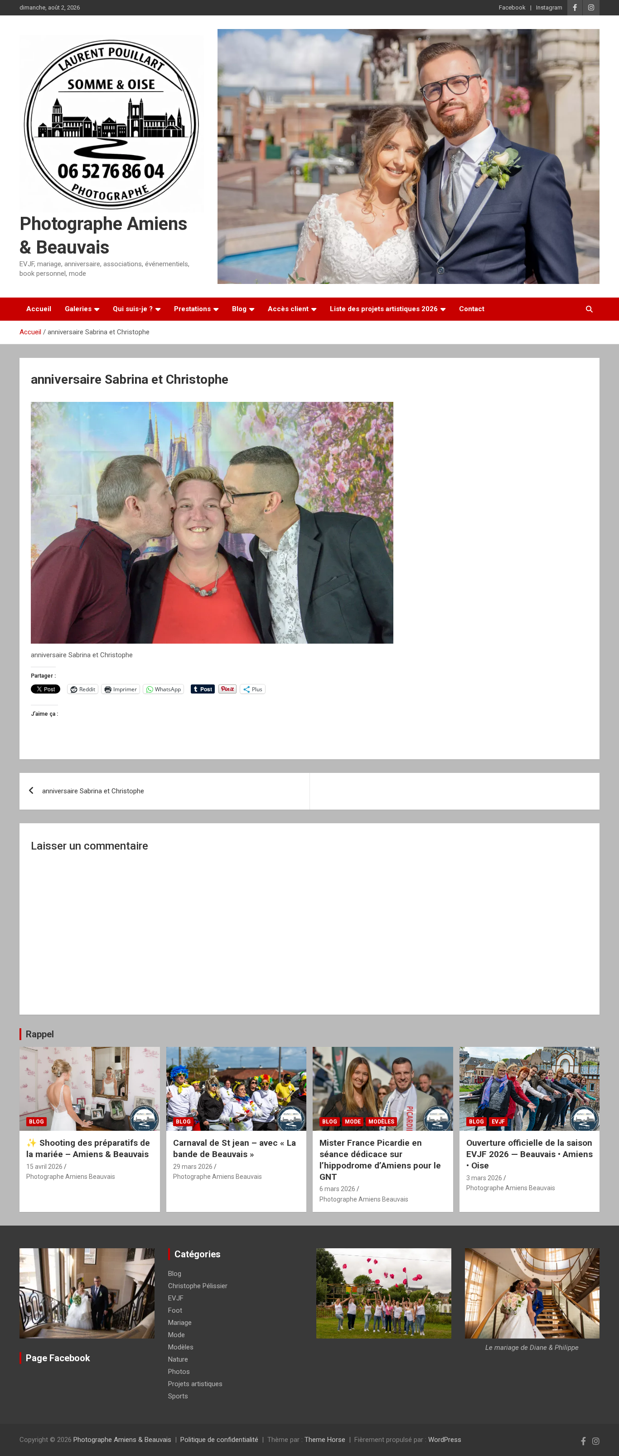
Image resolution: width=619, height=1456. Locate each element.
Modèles (381, 1122)
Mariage (180, 1323)
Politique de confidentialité (219, 1440)
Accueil (38, 309)
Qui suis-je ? (133, 309)
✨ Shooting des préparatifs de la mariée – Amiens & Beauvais (88, 1148)
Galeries (78, 309)
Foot (175, 1310)
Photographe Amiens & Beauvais (122, 1440)
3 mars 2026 (484, 1178)
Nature (178, 1359)
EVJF (498, 1122)
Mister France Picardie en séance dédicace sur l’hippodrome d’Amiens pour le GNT (380, 1160)
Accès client (288, 309)
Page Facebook (58, 1358)
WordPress (444, 1440)
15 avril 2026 (44, 1166)
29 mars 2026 (193, 1166)
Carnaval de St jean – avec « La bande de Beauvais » (234, 1148)
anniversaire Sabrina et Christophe (93, 791)
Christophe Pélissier (197, 1286)
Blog (239, 309)
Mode (353, 1122)
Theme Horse (325, 1440)
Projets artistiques (195, 1384)
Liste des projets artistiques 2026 (384, 309)
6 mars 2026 (337, 1188)
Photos (179, 1372)
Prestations (192, 309)
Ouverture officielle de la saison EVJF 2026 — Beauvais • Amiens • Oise (529, 1154)
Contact (471, 309)
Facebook (512, 7)
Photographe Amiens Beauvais (70, 1176)
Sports (178, 1396)
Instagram (549, 7)
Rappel (40, 1034)
